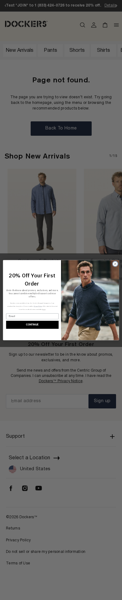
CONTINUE (32, 324)
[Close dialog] (115, 263)
